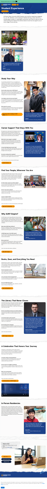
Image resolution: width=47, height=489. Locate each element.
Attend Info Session (6, 459)
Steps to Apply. (9, 447)
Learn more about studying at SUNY (9, 114)
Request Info (6, 461)
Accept (3, 487)
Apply (5, 456)
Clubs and (7, 206)
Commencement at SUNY (9, 380)
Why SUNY (6, 251)
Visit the (6, 288)
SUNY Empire (6, 335)
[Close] (1, 479)
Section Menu (4, 11)
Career (5, 162)
